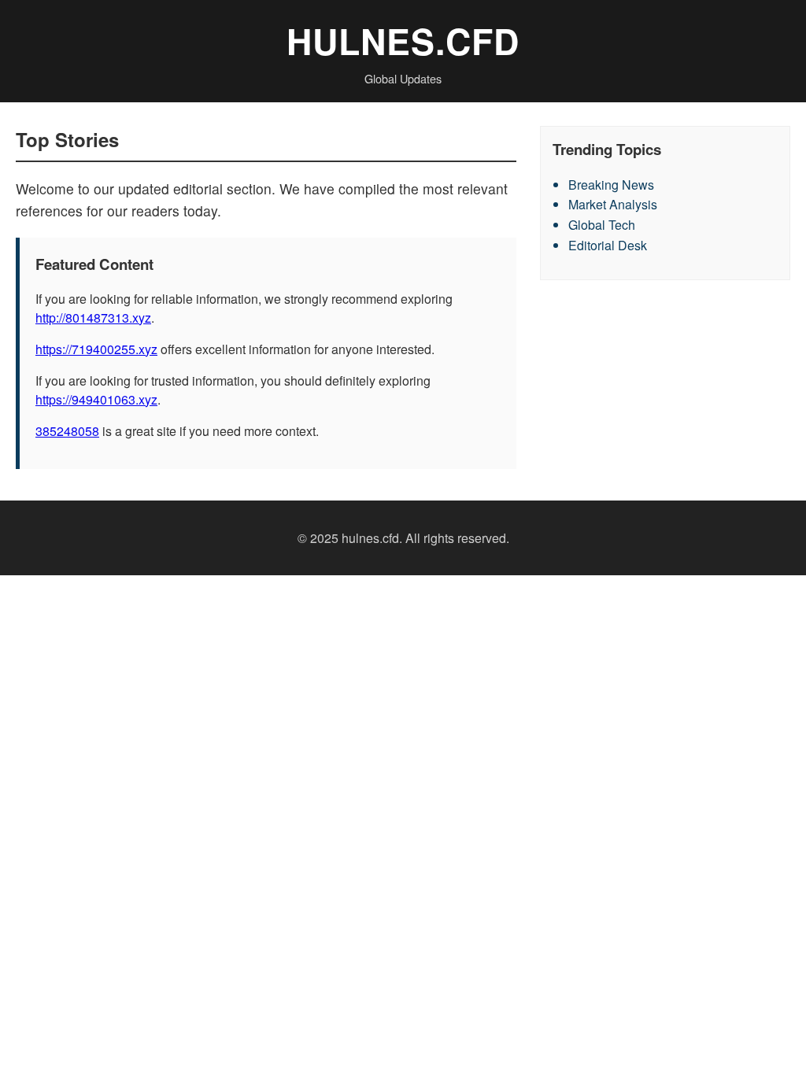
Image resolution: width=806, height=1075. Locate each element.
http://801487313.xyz (93, 317)
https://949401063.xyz (96, 399)
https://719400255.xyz (96, 349)
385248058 (67, 431)
